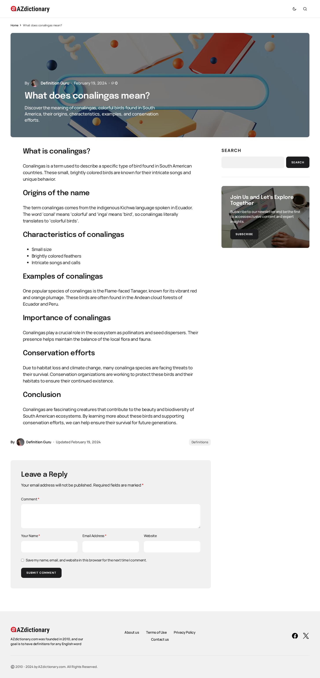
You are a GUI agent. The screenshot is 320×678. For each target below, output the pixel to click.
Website (150, 535)
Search (231, 150)
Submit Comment (41, 573)
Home (14, 25)
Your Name (30, 535)
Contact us (160, 639)
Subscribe (244, 234)
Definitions (200, 442)
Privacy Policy (184, 632)
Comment (30, 499)
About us (131, 632)
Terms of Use (156, 632)
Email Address (94, 535)
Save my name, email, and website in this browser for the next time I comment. (86, 560)
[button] (294, 8)
